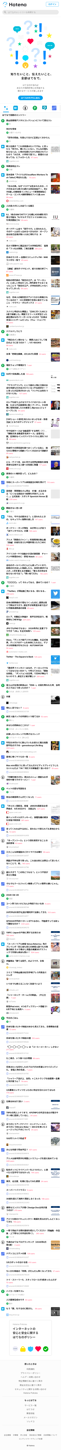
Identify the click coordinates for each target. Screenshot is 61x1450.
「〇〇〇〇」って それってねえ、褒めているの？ (28, 582)
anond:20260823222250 (19, 1266)
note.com (12, 241)
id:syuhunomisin (15, 1145)
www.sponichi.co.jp (17, 503)
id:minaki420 (14, 979)
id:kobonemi (14, 1013)
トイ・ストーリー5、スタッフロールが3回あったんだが (31, 1279)
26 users (24, 220)
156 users (17, 1222)
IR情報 (15, 1435)
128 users (38, 657)
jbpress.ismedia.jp (16, 414)
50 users (9, 648)
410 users (32, 1262)
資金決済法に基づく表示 (30, 1385)
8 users (48, 904)
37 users (9, 322)
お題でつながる (15, 133)
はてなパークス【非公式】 (19, 737)
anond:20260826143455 (19, 835)
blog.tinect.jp (14, 1315)
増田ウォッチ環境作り (16, 365)
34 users (33, 1115)
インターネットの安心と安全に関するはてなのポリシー (25, 1331)
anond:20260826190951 (19, 801)
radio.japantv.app (16, 264)
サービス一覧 (30, 1405)
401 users (33, 1150)
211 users (10, 1049)
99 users (46, 852)
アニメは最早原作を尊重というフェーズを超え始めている (32, 1158)
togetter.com (14, 161)
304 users (10, 748)
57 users (37, 422)
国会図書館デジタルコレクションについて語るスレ (29, 120)
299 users (10, 594)
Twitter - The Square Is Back (19, 656)
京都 (10, 170)
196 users (45, 1199)
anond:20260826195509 (19, 772)
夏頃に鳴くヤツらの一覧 (17, 757)
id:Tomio (12, 1001)
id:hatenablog (14, 1248)
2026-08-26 (12, 895)
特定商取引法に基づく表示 (30, 1381)
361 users (25, 820)
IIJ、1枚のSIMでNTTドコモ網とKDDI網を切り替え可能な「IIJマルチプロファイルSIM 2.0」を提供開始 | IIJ (27, 217)
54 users (24, 288)
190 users (26, 863)
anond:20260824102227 (19, 1257)
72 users (12, 1029)
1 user (29, 365)
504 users (35, 952)
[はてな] (14, 4)
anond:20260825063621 (19, 1165)
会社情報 (7, 1435)
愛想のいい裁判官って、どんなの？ (22, 473)
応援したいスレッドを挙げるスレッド (23, 734)
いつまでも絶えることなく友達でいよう (24, 984)
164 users (33, 531)
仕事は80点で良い (14, 1101)
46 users (12, 439)
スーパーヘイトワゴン (16, 1190)
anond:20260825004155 (19, 1185)
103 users (51, 912)
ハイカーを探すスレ (15, 1291)
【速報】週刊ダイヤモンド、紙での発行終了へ (27, 268)
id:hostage (13, 703)
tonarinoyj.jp (14, 426)
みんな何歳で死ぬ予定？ (17, 1149)
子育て (11, 511)
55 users (55, 768)
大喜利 (11, 209)
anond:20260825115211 (18, 1085)
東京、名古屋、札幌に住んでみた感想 (23, 1181)
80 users (39, 557)
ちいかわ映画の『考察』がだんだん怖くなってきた (29, 1271)
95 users (9, 453)
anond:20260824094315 (19, 927)
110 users (50, 482)
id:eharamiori (14, 1133)
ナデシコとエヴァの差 (16, 1253)
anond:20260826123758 (19, 867)
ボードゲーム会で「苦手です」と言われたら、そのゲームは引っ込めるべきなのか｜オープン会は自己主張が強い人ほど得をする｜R (27, 232)
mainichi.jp (13, 252)
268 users (38, 249)
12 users (12, 832)
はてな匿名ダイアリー (17, 369)
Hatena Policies (30, 1393)
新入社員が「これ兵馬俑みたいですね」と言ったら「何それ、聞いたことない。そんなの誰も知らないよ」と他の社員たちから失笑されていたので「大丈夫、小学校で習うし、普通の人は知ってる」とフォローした (27, 151)
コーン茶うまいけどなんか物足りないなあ (25, 903)
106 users (10, 545)
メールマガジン (30, 1417)
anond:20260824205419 (19, 1225)
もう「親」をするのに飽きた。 (20, 1308)
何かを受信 (11, 129)
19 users (32, 177)
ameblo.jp (13, 181)
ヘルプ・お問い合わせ (30, 1377)
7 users (29, 1070)
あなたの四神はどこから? (17, 725)
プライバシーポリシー (30, 1373)
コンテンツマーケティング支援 (30, 1439)
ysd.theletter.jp (15, 360)
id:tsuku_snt (13, 990)
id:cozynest (13, 879)
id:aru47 (12, 1108)
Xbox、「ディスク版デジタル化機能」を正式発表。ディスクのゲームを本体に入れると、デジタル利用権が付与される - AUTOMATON (27, 643)
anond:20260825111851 (18, 1119)
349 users (10, 1161)
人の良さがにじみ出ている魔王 (20, 206)
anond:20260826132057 (19, 856)
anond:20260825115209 (19, 1096)
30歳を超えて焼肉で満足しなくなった (23, 1198)
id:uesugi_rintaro (15, 967)
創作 (10, 1303)
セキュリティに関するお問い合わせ (30, 1389)
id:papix (12, 939)
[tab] (6, 108)
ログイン (52, 4)
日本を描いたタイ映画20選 (18, 1038)
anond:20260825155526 (19, 1042)
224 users (26, 620)
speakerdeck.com (16, 380)
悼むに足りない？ (14, 708)
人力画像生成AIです (15, 1299)
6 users (26, 708)
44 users (21, 411)
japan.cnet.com (15, 812)
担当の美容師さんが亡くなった (20, 797)
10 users (9, 1282)
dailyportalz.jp (14, 457)
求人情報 (23, 1435)
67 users (9, 271)
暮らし (11, 720)
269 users (40, 676)
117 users (42, 465)
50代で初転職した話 (15, 374)
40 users (28, 1300)
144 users (35, 1172)
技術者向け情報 (35, 1435)
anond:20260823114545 (19, 1286)
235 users (13, 499)
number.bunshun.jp (16, 326)
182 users (44, 574)
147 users (39, 519)
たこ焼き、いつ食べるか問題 (19, 1058)
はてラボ (30, 1409)
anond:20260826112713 (18, 890)
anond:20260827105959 (19, 486)
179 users (10, 1093)
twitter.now (13, 663)
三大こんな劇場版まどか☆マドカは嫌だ (24, 852)
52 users (44, 716)
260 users (40, 1233)
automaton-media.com (18, 652)
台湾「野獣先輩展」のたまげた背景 (22, 354)
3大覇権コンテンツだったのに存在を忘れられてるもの (30, 1090)
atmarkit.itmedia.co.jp (17, 635)
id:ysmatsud (14, 847)
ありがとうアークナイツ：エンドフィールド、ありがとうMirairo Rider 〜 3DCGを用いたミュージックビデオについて (27, 1127)
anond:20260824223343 (19, 1202)
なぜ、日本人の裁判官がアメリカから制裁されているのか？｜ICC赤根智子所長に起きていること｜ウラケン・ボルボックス (27, 300)
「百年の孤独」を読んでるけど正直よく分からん (28, 137)
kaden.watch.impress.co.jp (19, 560)
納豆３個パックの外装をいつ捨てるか (23, 716)
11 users (38, 797)
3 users (27, 1009)
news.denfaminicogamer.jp (19, 443)
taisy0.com (13, 597)
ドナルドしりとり (14, 331)
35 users (34, 1130)
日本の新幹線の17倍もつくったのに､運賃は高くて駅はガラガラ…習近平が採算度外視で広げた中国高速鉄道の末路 (27, 605)
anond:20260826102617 (19, 916)
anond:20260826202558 (19, 760)
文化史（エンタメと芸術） (19, 729)
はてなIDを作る (30, 98)
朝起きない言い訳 (14, 508)
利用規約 (30, 1369)
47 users (34, 157)
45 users (24, 260)
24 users (9, 237)
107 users (23, 393)
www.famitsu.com (16, 201)
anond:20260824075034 (19, 1275)
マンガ (11, 1237)
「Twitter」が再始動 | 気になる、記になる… (26, 591)
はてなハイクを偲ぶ (16, 1295)
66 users (9, 345)
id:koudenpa (14, 1176)
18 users (24, 1081)
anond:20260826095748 (19, 907)
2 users (27, 1101)
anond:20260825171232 (19, 1033)
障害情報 (30, 1413)
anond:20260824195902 (19, 1194)
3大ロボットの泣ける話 (16, 1262)
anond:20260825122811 (18, 1062)
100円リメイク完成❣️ (16, 1138)
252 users (35, 1038)
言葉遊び (12, 335)
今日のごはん (12, 1018)
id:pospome (13, 1214)
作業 (8, 696)
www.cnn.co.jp (15, 468)
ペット (11, 792)
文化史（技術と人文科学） (19, 692)
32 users (42, 354)
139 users (31, 1254)
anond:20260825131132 (19, 1053)
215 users (18, 1210)
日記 (10, 899)
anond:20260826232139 (19, 711)
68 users (9, 197)
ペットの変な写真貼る (16, 788)
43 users (18, 843)
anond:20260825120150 (19, 1073)
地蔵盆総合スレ (13, 166)
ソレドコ (30, 1421)
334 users (25, 924)
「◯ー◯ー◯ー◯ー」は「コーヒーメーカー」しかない (32, 1047)
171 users (10, 886)
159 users (29, 374)
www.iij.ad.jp (14, 224)
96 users (38, 1309)
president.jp (13, 612)
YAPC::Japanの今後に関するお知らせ (23, 932)
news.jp (12, 623)
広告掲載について (50, 1435)
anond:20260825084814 (19, 1153)
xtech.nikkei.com (16, 535)
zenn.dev (12, 523)
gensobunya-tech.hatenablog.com (22, 752)
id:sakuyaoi (13, 783)
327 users (41, 809)
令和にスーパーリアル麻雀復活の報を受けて (26, 482)
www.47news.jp (15, 275)
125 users (36, 631)
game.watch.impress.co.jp (19, 956)
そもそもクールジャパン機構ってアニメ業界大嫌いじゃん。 (33, 883)
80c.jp (11, 549)
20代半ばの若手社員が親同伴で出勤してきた (26, 912)
